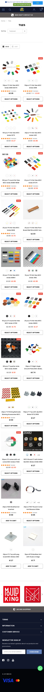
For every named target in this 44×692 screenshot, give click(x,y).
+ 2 (38, 502)
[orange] (10, 361)
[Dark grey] (14, 361)
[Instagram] (8, 660)
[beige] (12, 80)
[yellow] (7, 223)
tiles (9, 21)
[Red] (34, 454)
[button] (40, 668)
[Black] (31, 454)
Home (3, 21)
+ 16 (16, 81)
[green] (29, 80)
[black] (5, 80)
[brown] (9, 80)
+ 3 (38, 455)
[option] (22, 15)
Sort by (3, 31)
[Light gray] (36, 407)
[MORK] (32, 594)
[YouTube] (13, 660)
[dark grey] (34, 502)
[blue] (14, 270)
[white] (36, 80)
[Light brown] (32, 223)
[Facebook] (4, 660)
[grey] (11, 549)
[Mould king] (11, 594)
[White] (27, 454)
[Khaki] (36, 223)
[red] (14, 128)
